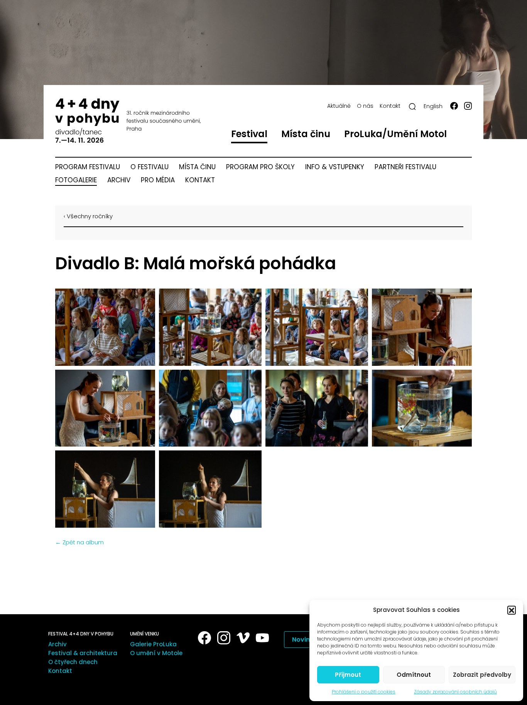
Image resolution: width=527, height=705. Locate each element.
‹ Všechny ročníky (88, 216)
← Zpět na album (79, 542)
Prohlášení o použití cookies (363, 691)
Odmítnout (414, 675)
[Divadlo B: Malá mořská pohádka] (103, 327)
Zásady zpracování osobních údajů (455, 691)
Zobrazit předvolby (482, 675)
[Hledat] (412, 106)
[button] (511, 610)
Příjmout (348, 675)
